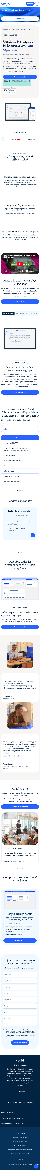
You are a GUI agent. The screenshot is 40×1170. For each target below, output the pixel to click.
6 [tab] (24, 868)
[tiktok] (24, 1095)
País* (6, 1012)
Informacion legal (20, 1133)
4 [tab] (20, 868)
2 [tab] (17, 868)
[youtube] (15, 1095)
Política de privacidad (20, 1141)
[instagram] (20, 1095)
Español (21, 1159)
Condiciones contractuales (20, 1137)
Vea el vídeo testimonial (11, 756)
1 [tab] (18, 552)
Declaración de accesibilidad (20, 1154)
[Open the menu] (37, 4)
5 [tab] (22, 868)
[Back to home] (5, 4)
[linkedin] (11, 1095)
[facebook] (29, 1095)
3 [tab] (21, 552)
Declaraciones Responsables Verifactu (20, 1149)
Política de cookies (20, 1145)
